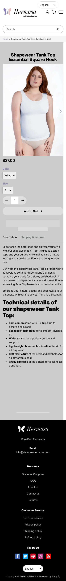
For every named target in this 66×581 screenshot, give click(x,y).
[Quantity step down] (7, 200)
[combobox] (28, 29)
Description (10, 237)
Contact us (33, 493)
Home (5, 39)
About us (33, 487)
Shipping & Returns (32, 237)
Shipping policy (33, 531)
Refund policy (33, 537)
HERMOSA (32, 576)
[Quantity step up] (23, 200)
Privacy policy (33, 524)
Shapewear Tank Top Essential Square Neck (31, 39)
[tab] (12, 238)
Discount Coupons (33, 474)
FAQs (33, 480)
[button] (33, 221)
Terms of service (33, 518)
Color (6, 168)
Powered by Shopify (49, 576)
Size (5, 183)
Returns (33, 500)
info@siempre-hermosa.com (33, 452)
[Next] (60, 111)
